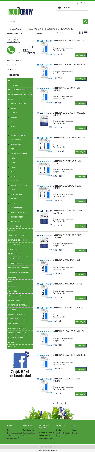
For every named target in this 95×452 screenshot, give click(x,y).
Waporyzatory (13, 85)
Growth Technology (19, 185)
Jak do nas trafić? (13, 438)
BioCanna (14, 181)
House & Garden (17, 217)
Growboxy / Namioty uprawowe (20, 94)
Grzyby (10, 80)
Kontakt (74, 430)
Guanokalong (16, 199)
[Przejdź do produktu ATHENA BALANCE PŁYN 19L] (44, 48)
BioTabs (13, 158)
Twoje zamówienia (29, 436)
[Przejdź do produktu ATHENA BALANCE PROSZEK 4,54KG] (44, 120)
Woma (13, 126)
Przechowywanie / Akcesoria (19, 90)
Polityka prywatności (63, 436)
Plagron (14, 167)
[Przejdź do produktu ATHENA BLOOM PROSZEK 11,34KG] (44, 218)
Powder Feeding (17, 208)
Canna (13, 162)
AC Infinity (12, 310)
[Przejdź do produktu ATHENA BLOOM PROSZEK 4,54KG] (44, 242)
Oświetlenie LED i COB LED (17, 240)
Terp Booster (16, 140)
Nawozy (11, 99)
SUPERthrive (16, 226)
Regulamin (59, 430)
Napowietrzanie (14, 300)
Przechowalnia (28, 430)
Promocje (12, 347)
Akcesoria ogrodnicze (16, 337)
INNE (12, 131)
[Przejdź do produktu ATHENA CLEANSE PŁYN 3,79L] (44, 362)
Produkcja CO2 (14, 286)
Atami (13, 190)
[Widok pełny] (85, 33)
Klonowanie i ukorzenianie (18, 272)
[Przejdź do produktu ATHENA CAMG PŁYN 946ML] (44, 314)
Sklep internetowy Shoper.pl (47, 450)
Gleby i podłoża (14, 245)
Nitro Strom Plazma (18, 104)
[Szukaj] (85, 21)
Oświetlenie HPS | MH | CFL (17, 235)
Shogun (14, 117)
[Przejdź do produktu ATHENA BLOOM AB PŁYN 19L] (44, 144)
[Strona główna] (20, 10)
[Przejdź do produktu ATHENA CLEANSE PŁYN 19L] (44, 338)
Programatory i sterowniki (18, 268)
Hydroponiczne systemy (17, 305)
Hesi (12, 172)
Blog (8, 430)
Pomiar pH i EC (13, 282)
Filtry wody (12, 291)
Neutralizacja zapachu (17, 328)
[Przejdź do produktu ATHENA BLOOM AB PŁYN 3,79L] (44, 168)
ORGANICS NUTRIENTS (18, 135)
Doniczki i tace (13, 249)
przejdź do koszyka (13, 42)
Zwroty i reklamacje (63, 433)
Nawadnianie (13, 323)
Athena (13, 108)
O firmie (75, 433)
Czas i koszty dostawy (47, 432)
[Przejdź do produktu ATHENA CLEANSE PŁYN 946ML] (44, 386)
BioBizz (13, 176)
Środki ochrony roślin (17, 333)
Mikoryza (11, 231)
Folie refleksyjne (15, 296)
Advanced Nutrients (19, 153)
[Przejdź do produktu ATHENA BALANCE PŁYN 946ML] (44, 95)
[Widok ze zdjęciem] (81, 33)
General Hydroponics (19, 212)
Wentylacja (12, 254)
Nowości (11, 342)
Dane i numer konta (46, 438)
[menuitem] (16, 28)
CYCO (13, 203)
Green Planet (16, 144)
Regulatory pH (14, 277)
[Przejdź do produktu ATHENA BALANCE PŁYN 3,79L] (44, 71)
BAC (12, 122)
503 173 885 (26, 48)
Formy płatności (45, 435)
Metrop (14, 149)
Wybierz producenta (13, 65)
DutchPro (15, 221)
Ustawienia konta (29, 433)
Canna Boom (15, 113)
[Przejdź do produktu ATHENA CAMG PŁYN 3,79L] (44, 291)
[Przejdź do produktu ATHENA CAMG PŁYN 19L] (44, 267)
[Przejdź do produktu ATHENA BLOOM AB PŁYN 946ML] (44, 193)
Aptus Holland (16, 194)
